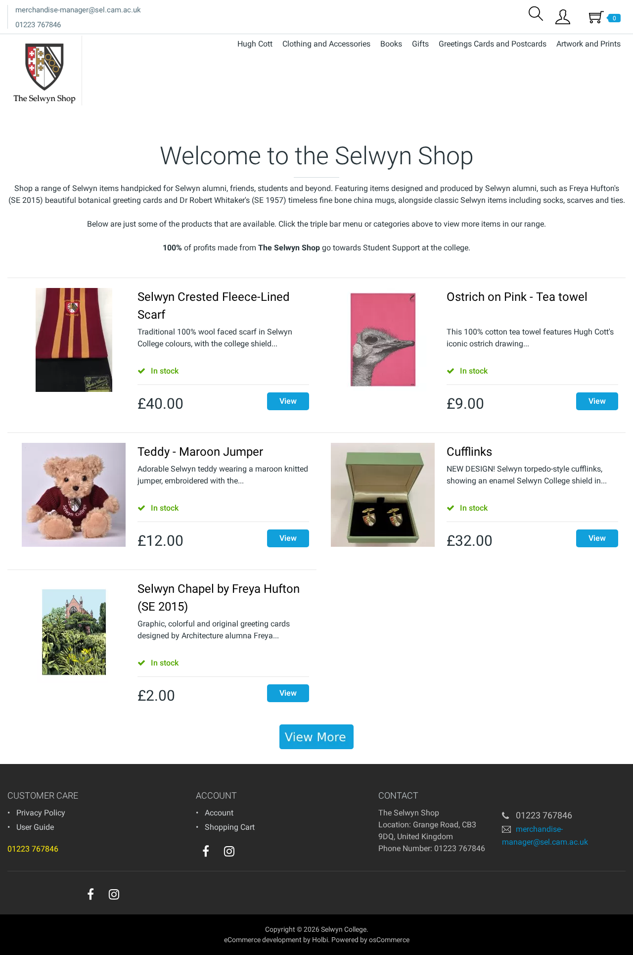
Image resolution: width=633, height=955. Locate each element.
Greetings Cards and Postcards (492, 43)
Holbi (320, 940)
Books (391, 43)
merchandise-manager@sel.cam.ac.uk (78, 9)
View (288, 401)
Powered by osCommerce (370, 940)
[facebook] (205, 851)
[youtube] (249, 854)
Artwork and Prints (588, 43)
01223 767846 (38, 24)
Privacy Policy (40, 812)
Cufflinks (469, 452)
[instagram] (229, 851)
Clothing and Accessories (326, 43)
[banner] (316, 736)
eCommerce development (263, 940)
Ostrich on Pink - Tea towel (517, 297)
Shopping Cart (230, 827)
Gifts (420, 43)
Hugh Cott (254, 43)
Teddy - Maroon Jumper (200, 452)
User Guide (35, 827)
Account (219, 812)
